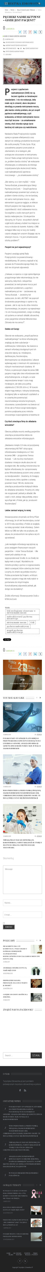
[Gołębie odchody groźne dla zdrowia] (36, 997)
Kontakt (19, 1255)
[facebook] (20, 1090)
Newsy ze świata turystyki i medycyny (15, 36)
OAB (21, 48)
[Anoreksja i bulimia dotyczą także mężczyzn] (36, 970)
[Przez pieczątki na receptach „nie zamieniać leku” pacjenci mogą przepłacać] (36, 1222)
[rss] (25, 1090)
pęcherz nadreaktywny (31, 48)
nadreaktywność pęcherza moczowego (16, 45)
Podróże (27, 1253)
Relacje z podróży (31, 1255)
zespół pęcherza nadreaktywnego (14, 51)
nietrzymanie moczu (10, 48)
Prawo (35, 1253)
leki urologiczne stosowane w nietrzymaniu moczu (19, 42)
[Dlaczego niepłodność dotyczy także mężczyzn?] (36, 1210)
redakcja (39, 734)
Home (8, 1253)
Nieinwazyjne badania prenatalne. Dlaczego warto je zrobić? (15, 982)
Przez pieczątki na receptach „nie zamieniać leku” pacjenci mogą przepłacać (15, 1222)
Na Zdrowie (17, 1253)
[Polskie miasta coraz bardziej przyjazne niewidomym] (36, 1237)
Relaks (11, 1255)
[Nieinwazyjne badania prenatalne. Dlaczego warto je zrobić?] (36, 983)
